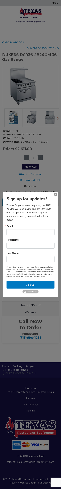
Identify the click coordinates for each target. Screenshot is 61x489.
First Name (13, 240)
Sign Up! (30, 284)
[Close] (55, 194)
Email (10, 226)
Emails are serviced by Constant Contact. (31, 276)
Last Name (13, 253)
